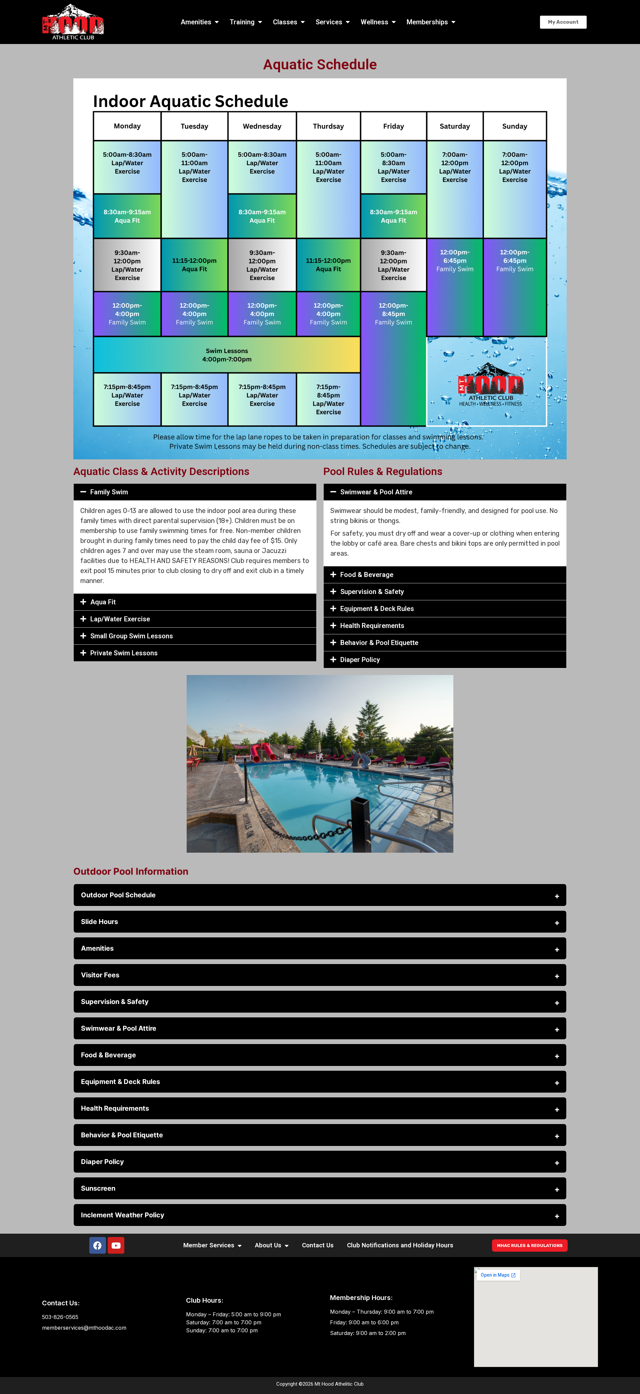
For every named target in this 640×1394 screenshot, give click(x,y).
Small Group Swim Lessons (131, 636)
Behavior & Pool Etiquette (379, 643)
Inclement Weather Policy (122, 1215)
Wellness (374, 22)
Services (329, 22)
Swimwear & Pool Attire (376, 492)
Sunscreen (98, 1188)
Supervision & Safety (372, 592)
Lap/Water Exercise (120, 619)
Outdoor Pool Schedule (118, 895)
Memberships (427, 22)
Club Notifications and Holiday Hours (400, 1245)
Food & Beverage (366, 575)
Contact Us (318, 1245)
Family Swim (109, 492)
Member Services (208, 1245)
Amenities (196, 22)
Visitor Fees (100, 975)
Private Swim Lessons (124, 653)
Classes (285, 22)
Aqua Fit (103, 602)
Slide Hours (99, 922)
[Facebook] (97, 1245)
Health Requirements (372, 626)
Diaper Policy (360, 660)
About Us (268, 1245)
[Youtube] (116, 1245)
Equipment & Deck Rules (377, 609)
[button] (195, 492)
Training (242, 22)
